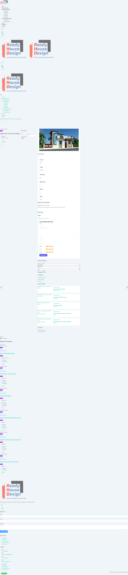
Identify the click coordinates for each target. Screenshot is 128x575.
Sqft (38, 270)
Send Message (4, 531)
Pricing (3, 23)
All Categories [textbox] (40, 264)
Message (1, 523)
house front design (46, 205)
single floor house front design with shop (62, 321)
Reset (45, 272)
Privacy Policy (4, 544)
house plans (40, 281)
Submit (23, 138)
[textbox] (59, 268)
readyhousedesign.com (6, 561)
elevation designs (6, 118)
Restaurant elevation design (59, 289)
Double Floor (6, 12)
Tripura (4, 422)
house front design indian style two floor (62, 313)
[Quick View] (1, 349)
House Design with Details (6, 18)
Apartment (6, 15)
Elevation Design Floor (6, 9)
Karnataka (4, 444)
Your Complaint (24, 136)
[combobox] (59, 265)
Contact (3, 26)
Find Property (40, 272)
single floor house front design (43, 218)
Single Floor (6, 101)
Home (3, 6)
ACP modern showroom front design (9, 461)
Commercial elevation (41, 277)
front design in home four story (60, 297)
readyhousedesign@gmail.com (7, 554)
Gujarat (4, 466)
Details (3, 385)
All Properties (2, 344)
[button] (1, 287)
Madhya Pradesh (56, 290)
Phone (1, 519)
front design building (57, 305)
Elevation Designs (7, 21)
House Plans (6, 20)
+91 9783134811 (5, 558)
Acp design (6, 17)
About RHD (4, 24)
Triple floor (6, 14)
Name (1, 514)
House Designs (4, 538)
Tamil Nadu (55, 298)
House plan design (5, 98)
